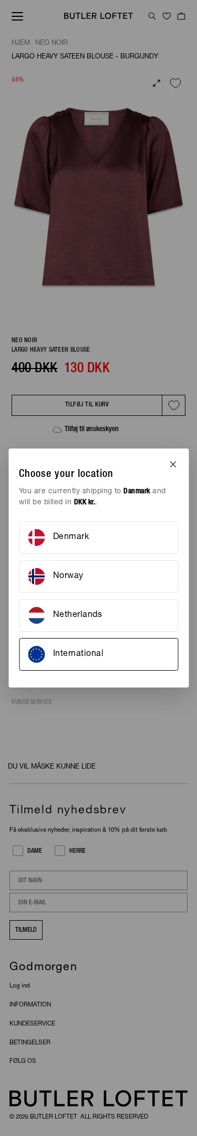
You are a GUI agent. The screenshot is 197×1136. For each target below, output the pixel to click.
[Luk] (172, 464)
